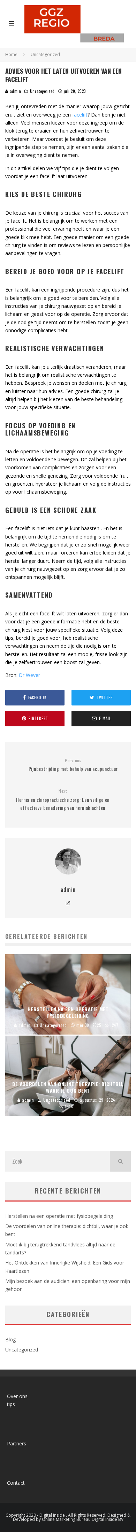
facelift (80, 114)
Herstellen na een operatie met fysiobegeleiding (59, 1216)
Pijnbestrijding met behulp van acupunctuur (73, 765)
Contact (16, 1482)
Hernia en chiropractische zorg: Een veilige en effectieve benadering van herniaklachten (62, 799)
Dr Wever (29, 675)
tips (11, 1404)
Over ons (17, 1396)
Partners (16, 1443)
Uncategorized (42, 91)
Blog (10, 1339)
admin (14, 91)
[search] (120, 1161)
